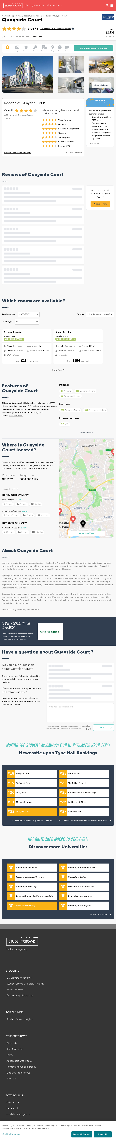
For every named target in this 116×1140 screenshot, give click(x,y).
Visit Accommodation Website (93, 48)
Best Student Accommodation (37, 16)
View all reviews (73, 152)
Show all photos (101, 85)
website (9, 603)
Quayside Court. (95, 563)
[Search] (107, 6)
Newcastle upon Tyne (12, 16)
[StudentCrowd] (13, 5)
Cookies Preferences (18, 1072)
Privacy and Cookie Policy (21, 1066)
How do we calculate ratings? (17, 152)
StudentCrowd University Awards (25, 983)
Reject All (102, 1134)
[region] (58, 1130)
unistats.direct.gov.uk (18, 1114)
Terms (10, 1055)
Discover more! (16, 415)
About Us (12, 1043)
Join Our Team (15, 1049)
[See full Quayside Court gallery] (71, 64)
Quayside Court (9, 462)
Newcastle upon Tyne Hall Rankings (58, 752)
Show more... (94, 143)
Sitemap (11, 1078)
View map (37, 36)
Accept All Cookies (81, 1134)
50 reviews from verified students (55, 28)
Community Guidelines (20, 995)
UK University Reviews (19, 977)
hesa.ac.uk (12, 1108)
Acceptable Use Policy (19, 1060)
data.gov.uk (13, 1102)
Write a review (100, 204)
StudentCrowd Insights (20, 1019)
